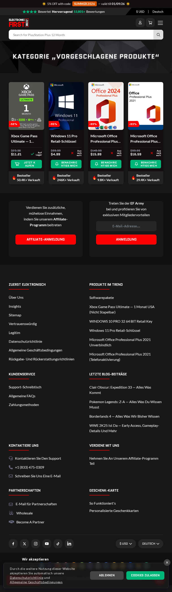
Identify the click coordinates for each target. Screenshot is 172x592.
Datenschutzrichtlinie (25, 341)
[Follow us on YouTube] (46, 543)
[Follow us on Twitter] (24, 543)
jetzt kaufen (29, 164)
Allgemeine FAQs (22, 396)
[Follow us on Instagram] (35, 543)
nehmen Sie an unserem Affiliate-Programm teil (123, 460)
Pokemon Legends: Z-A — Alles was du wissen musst (125, 404)
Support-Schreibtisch (25, 387)
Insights (15, 306)
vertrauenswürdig (23, 323)
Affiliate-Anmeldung (46, 239)
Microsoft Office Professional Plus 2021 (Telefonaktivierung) (120, 357)
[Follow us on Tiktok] (58, 543)
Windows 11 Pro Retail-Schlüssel (64, 138)
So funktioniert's (102, 503)
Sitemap (15, 315)
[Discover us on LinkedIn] (69, 543)
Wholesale (24, 513)
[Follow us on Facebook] (13, 543)
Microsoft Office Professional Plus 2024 (104, 139)
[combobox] (140, 11)
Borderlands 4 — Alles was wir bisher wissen (124, 416)
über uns (16, 297)
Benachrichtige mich (69, 164)
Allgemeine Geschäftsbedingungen (35, 350)
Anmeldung (126, 239)
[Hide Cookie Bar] (167, 562)
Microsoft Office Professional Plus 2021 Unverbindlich (144, 139)
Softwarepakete (101, 297)
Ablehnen (107, 575)
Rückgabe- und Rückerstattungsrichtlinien (41, 359)
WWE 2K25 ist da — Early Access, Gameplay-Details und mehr (124, 428)
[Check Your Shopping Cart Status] (150, 22)
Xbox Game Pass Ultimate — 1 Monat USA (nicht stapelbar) (122, 309)
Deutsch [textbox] (158, 11)
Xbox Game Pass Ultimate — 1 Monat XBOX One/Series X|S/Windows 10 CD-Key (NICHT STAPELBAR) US (24, 139)
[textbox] (140, 11)
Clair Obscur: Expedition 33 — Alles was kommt (120, 390)
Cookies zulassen (145, 575)
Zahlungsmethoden (24, 404)
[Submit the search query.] (158, 35)
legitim (14, 332)
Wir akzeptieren (35, 559)
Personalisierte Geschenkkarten (114, 510)
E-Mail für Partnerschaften (36, 503)
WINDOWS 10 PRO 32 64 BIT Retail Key (120, 321)
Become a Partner (30, 522)
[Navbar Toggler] (160, 22)
